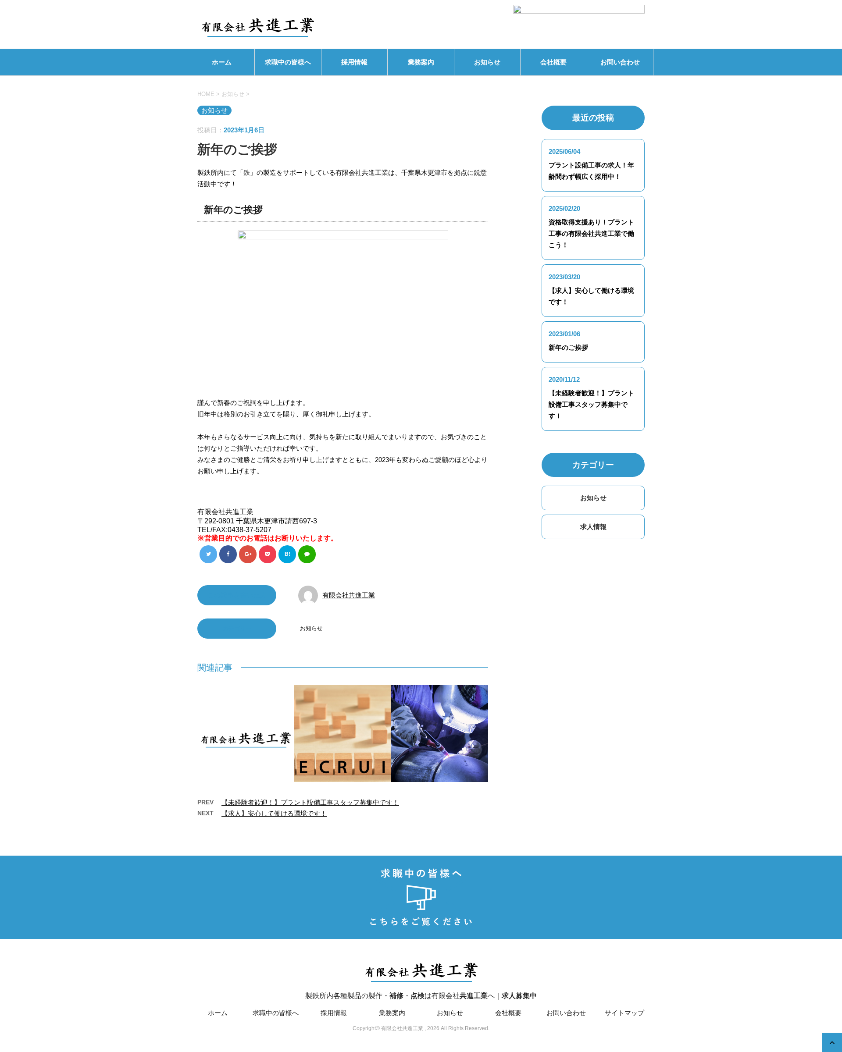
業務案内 (421, 62)
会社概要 (553, 62)
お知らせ (487, 62)
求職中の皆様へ (288, 62)
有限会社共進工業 (348, 595)
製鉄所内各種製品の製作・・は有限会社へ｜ (421, 995)
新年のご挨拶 (568, 347)
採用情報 (354, 62)
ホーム (222, 62)
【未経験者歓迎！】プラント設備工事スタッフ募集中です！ (310, 802)
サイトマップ (624, 1012)
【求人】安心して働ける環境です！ (274, 813)
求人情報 (593, 526)
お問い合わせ (620, 62)
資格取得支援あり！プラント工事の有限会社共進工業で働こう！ (591, 233)
